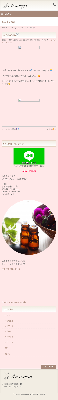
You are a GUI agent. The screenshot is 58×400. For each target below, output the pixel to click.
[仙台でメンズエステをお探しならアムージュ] (16, 6)
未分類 (7, 354)
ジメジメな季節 (9, 129)
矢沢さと (9, 337)
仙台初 (51, 129)
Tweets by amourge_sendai (14, 302)
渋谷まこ (9, 331)
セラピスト (9, 342)
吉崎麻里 (9, 321)
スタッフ (8, 315)
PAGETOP (49, 366)
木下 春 (9, 42)
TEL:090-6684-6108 (11, 269)
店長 (6, 348)
